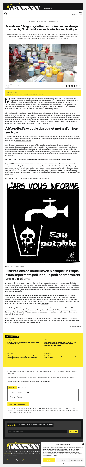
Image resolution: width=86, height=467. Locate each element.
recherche (75, 14)
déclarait (64, 318)
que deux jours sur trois (23, 141)
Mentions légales (62, 463)
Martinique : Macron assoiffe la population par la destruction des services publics (44, 159)
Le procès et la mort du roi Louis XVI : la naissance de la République (25, 94)
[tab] (12, 387)
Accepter (49, 460)
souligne (24, 172)
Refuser (62, 460)
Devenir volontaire (35, 460)
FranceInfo (44, 303)
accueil (5, 14)
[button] (82, 444)
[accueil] (5, 13)
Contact (25, 460)
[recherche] (74, 13)
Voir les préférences (76, 460)
